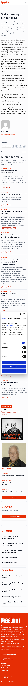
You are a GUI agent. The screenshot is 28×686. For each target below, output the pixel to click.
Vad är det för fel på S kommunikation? (13, 475)
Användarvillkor (5, 668)
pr (19, 412)
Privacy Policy (5, 670)
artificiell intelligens (6, 228)
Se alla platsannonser (14, 516)
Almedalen (4, 414)
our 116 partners (10, 325)
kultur (3, 251)
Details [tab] (10, 318)
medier (3, 187)
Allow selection (14, 366)
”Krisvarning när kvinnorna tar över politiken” (12, 483)
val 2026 (9, 397)
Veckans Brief (5, 663)
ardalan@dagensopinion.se (8, 134)
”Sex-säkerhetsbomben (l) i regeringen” (13, 492)
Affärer (3, 204)
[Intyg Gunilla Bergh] (12, 429)
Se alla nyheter (6, 406)
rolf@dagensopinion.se (7, 660)
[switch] (24, 347)
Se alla (14, 497)
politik (24, 152)
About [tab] (24, 318)
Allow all (14, 362)
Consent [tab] (4, 318)
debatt (14, 412)
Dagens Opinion (5, 665)
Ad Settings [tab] (17, 318)
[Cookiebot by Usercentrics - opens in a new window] (20, 314)
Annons (9, 412)
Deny (14, 370)
